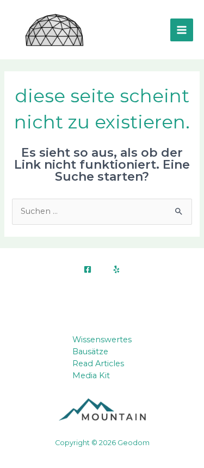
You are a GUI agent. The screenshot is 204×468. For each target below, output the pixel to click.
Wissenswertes (102, 339)
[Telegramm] (116, 269)
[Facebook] (87, 269)
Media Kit (91, 375)
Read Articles (98, 363)
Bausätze (90, 351)
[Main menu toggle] (181, 30)
